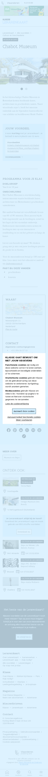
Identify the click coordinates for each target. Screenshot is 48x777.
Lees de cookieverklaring (17, 403)
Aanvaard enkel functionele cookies (24, 417)
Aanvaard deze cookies (24, 411)
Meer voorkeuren (24, 420)
